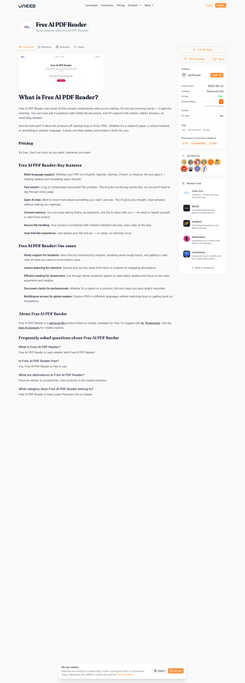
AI (142, 323)
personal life (57, 323)
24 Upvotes (205, 49)
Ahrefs (221, 106)
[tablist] (96, 47)
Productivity (152, 323)
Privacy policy (126, 674)
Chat (214, 143)
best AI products (29, 327)
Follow (215, 75)
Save (221, 59)
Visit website (197, 59)
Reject (161, 670)
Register (221, 5)
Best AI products (204, 267)
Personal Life (215, 91)
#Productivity (194, 130)
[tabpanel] (96, 225)
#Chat (206, 130)
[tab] (26, 47)
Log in (209, 5)
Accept (178, 670)
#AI (183, 130)
